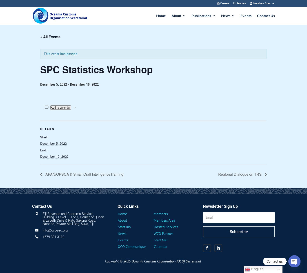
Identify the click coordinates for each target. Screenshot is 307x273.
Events (245, 16)
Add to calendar (61, 107)
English (256, 269)
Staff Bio (124, 227)
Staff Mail (161, 240)
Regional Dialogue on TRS (240, 174)
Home (161, 16)
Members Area (261, 3)
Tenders (241, 3)
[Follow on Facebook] (207, 248)
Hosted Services (166, 227)
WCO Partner (163, 233)
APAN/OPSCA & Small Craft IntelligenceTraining (83, 174)
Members (161, 214)
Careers (224, 3)
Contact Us (266, 16)
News (225, 16)
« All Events (50, 36)
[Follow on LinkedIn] (218, 248)
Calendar (160, 246)
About (176, 16)
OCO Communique (132, 246)
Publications (201, 16)
